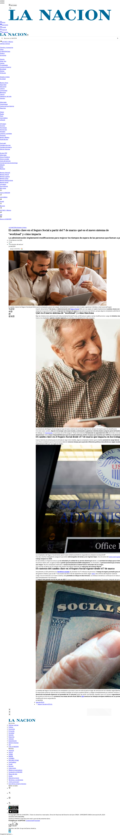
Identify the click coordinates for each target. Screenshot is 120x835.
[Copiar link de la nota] (10, 314)
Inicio (3, 22)
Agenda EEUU (40, 702)
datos (93, 574)
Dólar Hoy (3, 61)
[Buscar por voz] (117, 38)
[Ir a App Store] (13, 813)
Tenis (1, 116)
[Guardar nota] (11, 309)
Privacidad (36, 820)
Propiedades (4, 65)
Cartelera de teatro (6, 147)
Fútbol (2, 112)
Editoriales (3, 102)
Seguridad (3, 85)
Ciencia (2, 94)
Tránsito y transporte (6, 47)
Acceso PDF (3, 153)
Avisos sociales (4, 159)
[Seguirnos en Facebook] (10, 788)
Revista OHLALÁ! (5, 173)
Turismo (2, 126)
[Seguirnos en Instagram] (10, 798)
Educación (3, 87)
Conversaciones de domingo (9, 163)
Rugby (2, 114)
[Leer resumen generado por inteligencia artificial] (10, 309)
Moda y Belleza (4, 137)
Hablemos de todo (5, 96)
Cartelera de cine (5, 145)
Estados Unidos (5, 77)
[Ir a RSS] (10, 803)
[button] (60, 126)
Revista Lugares (5, 176)
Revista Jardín (4, 182)
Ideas (1, 167)
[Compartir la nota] (10, 311)
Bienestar (3, 92)
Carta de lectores (5, 161)
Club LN (4, 30)
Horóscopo (3, 130)
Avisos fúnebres (5, 157)
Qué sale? (3, 143)
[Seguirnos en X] (10, 793)
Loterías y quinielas (6, 133)
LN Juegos (3, 124)
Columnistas (4, 104)
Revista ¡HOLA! (4, 175)
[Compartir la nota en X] (11, 316)
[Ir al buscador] (10, 8)
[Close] (10, 709)
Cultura (2, 89)
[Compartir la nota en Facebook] (10, 316)
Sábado (2, 165)
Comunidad (3, 90)
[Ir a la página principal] (60, 20)
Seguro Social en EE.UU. (45, 704)
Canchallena (4, 118)
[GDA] (13, 826)
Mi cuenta (5, 32)
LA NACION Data (5, 51)
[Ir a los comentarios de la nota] (13, 309)
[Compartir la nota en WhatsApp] (11, 311)
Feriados (2, 132)
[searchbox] (59, 38)
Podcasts (3, 135)
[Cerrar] (28, 35)
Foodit (4, 27)
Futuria (2, 59)
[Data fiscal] (10, 832)
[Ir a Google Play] (13, 809)
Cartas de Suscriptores (7, 106)
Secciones (5, 25)
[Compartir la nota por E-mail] (13, 316)
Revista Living (4, 178)
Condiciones (29, 820)
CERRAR (2, 1)
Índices (2, 71)
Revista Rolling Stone (6, 180)
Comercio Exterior (5, 67)
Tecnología (3, 128)
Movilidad (3, 69)
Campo (2, 63)
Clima (1, 49)
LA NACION (12, 227)
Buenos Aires (4, 83)
